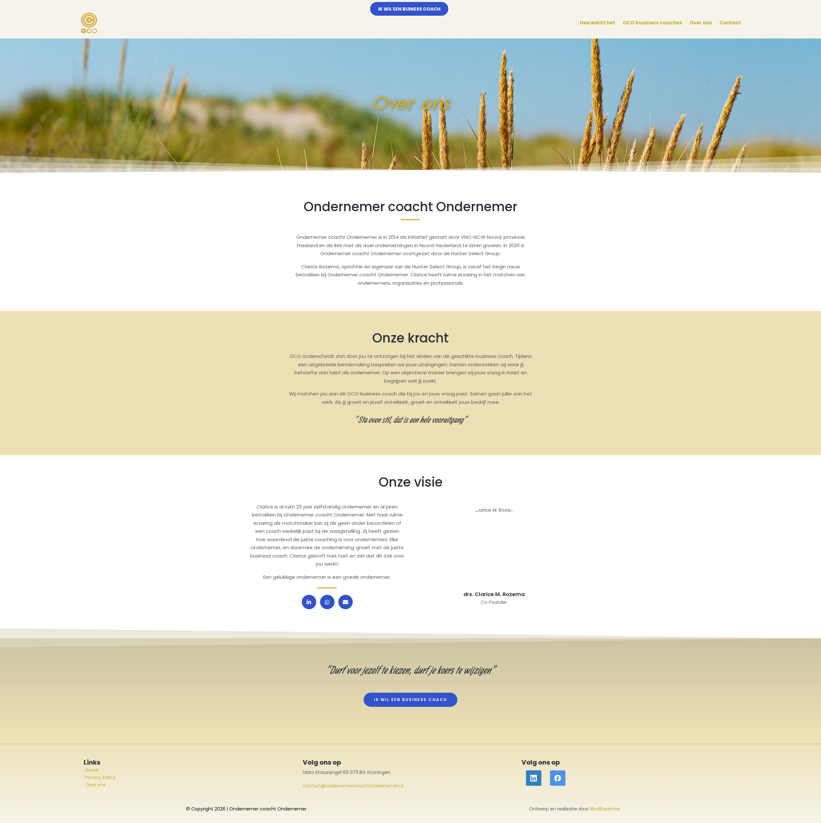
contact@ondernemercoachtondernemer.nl (353, 786)
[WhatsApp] (327, 602)
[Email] (345, 602)
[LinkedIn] (309, 602)
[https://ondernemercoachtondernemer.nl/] (89, 23)
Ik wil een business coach (410, 699)
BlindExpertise (605, 809)
